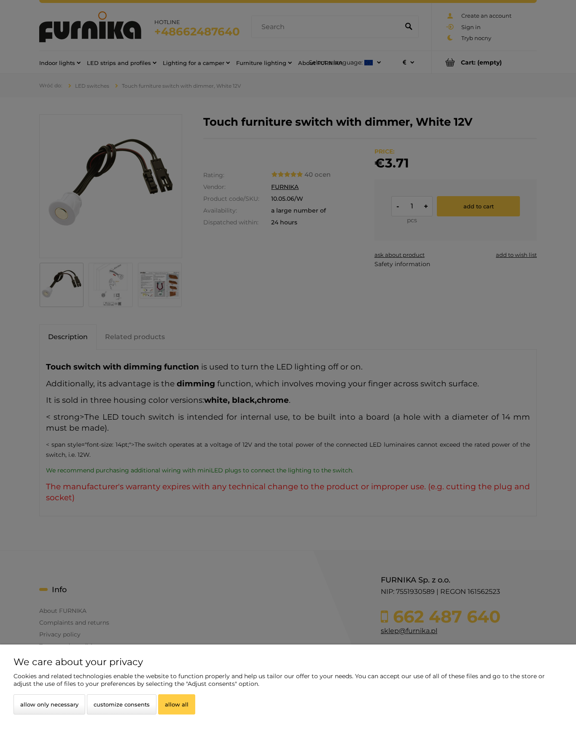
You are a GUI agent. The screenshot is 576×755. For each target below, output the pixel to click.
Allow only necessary (49, 704)
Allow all (176, 704)
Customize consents (122, 704)
